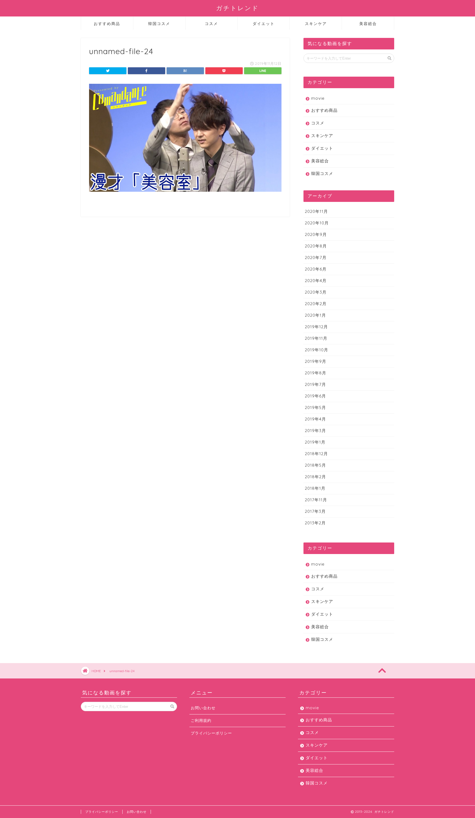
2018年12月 (316, 453)
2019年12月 (316, 326)
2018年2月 (315, 476)
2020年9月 (316, 234)
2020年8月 (316, 246)
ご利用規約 (201, 720)
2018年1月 (315, 488)
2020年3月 (316, 292)
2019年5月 (315, 407)
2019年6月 (315, 396)
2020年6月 (316, 269)
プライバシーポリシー (211, 733)
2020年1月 (315, 315)
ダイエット (264, 23)
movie (318, 98)
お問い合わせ (203, 707)
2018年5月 (315, 465)
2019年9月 (315, 361)
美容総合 (368, 23)
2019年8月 (315, 372)
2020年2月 (316, 303)
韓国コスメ (159, 23)
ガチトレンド (237, 8)
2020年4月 (316, 280)
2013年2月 (315, 522)
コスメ (211, 23)
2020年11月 (316, 211)
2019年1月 (315, 442)
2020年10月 (317, 223)
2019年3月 (315, 430)
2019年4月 (315, 419)
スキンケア (316, 23)
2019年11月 (316, 338)
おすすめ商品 (107, 23)
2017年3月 (315, 511)
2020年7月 (316, 257)
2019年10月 (316, 349)
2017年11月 (316, 499)
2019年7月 (315, 384)
